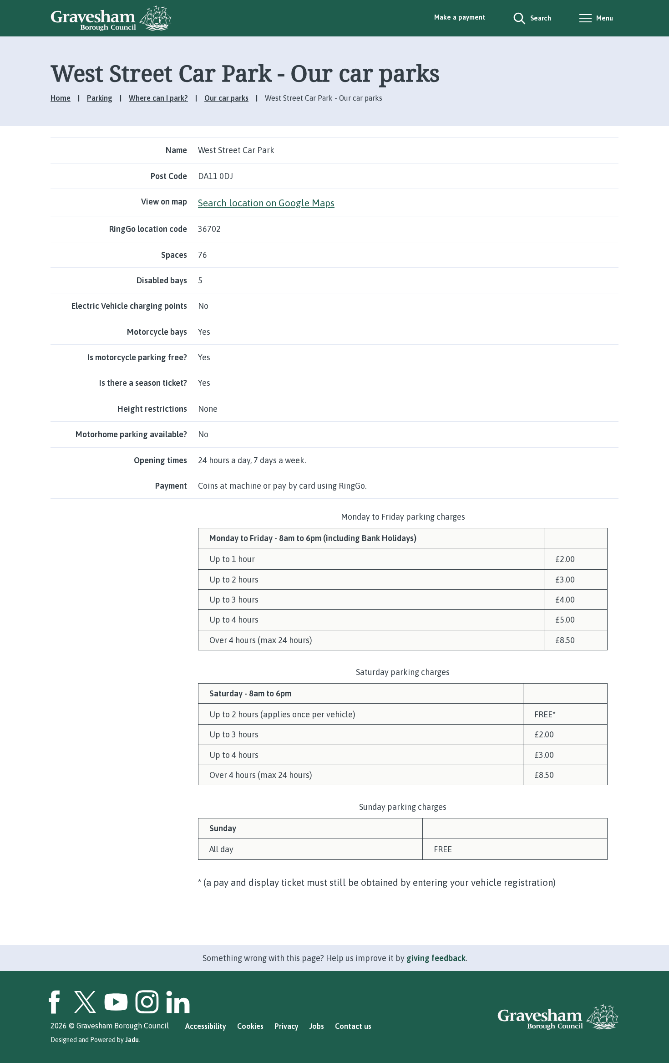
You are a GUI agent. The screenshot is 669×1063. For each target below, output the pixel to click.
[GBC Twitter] (85, 1002)
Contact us (353, 1026)
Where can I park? (158, 98)
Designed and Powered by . (95, 1039)
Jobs (316, 1026)
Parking (99, 98)
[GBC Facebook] (54, 1002)
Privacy (286, 1026)
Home (61, 98)
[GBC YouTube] (116, 1002)
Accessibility (205, 1026)
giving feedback (436, 958)
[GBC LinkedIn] (178, 1002)
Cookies (250, 1026)
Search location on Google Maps (266, 202)
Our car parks (226, 98)
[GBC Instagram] (147, 1002)
